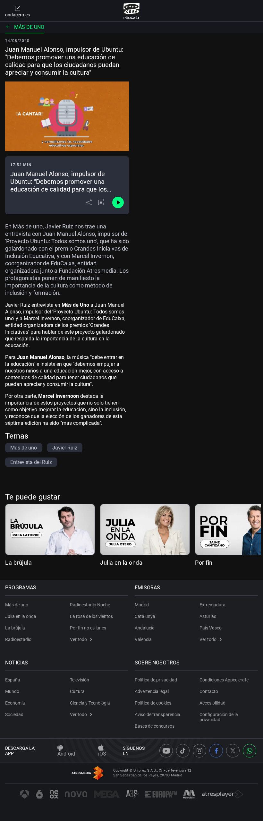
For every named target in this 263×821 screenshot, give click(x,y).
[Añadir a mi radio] (101, 202)
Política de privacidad (156, 679)
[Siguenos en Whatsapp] (249, 750)
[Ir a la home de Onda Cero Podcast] (131, 11)
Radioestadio (18, 639)
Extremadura (212, 604)
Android (66, 754)
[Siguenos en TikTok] (183, 750)
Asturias (207, 616)
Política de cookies (153, 703)
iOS (102, 754)
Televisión (79, 679)
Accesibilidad (212, 703)
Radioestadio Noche (90, 604)
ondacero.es (17, 14)
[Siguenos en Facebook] (216, 750)
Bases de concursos (154, 726)
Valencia (143, 639)
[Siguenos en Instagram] (199, 750)
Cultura (77, 691)
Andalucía (145, 627)
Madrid (142, 604)
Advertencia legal (152, 691)
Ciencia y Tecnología (90, 703)
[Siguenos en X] (233, 750)
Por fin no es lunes (88, 627)
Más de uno (29, 27)
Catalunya (145, 616)
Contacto (208, 691)
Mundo (12, 691)
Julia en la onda (121, 562)
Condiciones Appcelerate (224, 679)
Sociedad (14, 714)
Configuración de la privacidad (218, 717)
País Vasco (210, 627)
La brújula (18, 562)
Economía (15, 703)
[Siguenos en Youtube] (166, 750)
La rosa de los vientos (91, 616)
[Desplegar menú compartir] (89, 202)
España (12, 679)
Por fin (204, 562)
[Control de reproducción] (118, 202)
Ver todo (78, 639)
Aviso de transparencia (157, 714)
